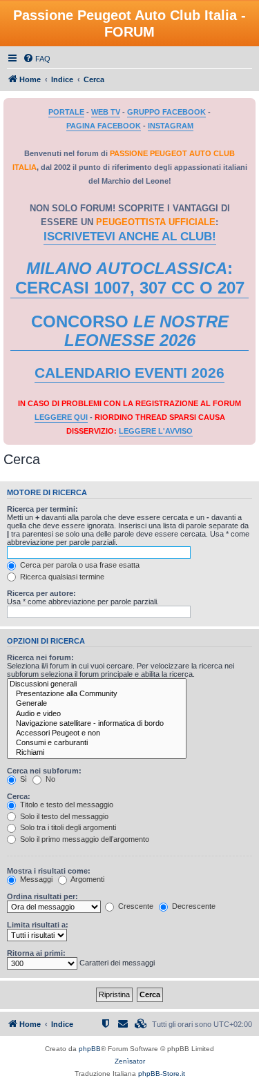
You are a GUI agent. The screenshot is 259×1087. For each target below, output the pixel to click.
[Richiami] (96, 753)
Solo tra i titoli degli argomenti (67, 827)
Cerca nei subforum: (44, 771)
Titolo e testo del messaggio (65, 804)
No (49, 779)
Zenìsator (130, 1061)
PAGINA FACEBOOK (103, 126)
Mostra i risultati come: (48, 871)
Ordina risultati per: (42, 896)
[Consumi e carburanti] (96, 743)
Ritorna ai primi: (36, 953)
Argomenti (86, 879)
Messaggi (35, 879)
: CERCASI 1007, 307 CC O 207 (129, 278)
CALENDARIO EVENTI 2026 (129, 373)
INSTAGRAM (170, 126)
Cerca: (18, 796)
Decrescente (192, 906)
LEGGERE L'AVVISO (156, 431)
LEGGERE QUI (61, 417)
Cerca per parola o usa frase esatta (79, 565)
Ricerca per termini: (42, 509)
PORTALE (66, 112)
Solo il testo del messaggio (63, 816)
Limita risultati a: (37, 925)
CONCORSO (130, 331)
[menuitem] (36, 58)
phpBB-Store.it (161, 1073)
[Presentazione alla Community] (96, 694)
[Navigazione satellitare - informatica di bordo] (96, 724)
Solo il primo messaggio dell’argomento (83, 839)
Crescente (134, 906)
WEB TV (105, 112)
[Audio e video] (96, 714)
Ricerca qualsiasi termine (61, 577)
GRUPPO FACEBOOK (166, 112)
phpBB (90, 1048)
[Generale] (96, 704)
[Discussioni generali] (96, 684)
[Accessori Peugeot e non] (96, 733)
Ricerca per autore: (41, 593)
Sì (22, 779)
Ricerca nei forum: (40, 657)
